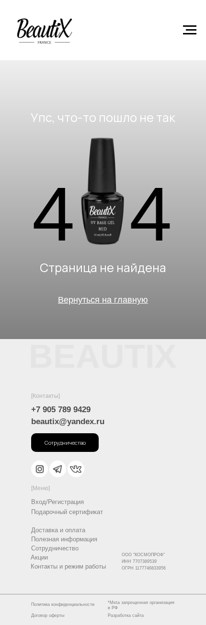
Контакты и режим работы (68, 566)
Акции (39, 557)
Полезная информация (64, 539)
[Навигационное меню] (189, 30)
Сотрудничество (55, 548)
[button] (65, 442)
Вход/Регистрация (57, 501)
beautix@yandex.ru (67, 421)
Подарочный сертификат (67, 511)
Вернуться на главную (103, 300)
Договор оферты (47, 615)
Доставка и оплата (58, 530)
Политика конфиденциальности (62, 604)
